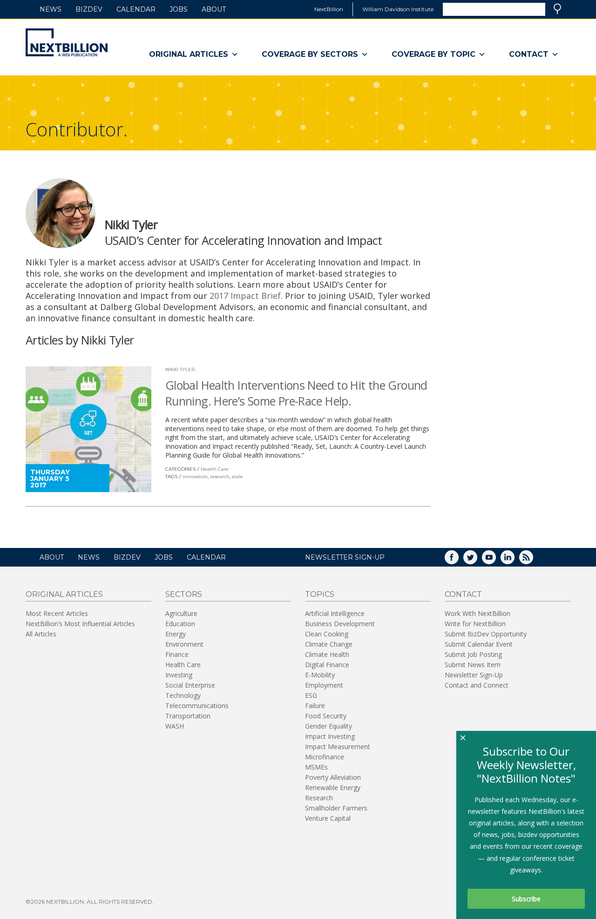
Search (557, 8)
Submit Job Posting (473, 654)
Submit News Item (473, 664)
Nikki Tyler (180, 369)
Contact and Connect (476, 685)
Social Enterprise (190, 685)
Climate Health (327, 654)
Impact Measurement (337, 746)
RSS (532, 560)
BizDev (88, 9)
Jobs (178, 9)
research (220, 476)
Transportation (187, 715)
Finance (177, 654)
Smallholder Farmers (336, 808)
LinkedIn (514, 560)
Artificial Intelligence (335, 613)
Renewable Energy (332, 787)
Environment (184, 644)
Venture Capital (328, 818)
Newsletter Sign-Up (474, 674)
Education (180, 623)
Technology (183, 695)
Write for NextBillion (475, 623)
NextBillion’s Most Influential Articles (80, 623)
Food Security (325, 715)
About (214, 9)
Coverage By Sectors (310, 54)
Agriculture (181, 613)
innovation (195, 476)
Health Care (215, 469)
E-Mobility (320, 674)
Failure (315, 705)
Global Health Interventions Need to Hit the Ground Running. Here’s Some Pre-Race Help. (296, 393)
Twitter (476, 560)
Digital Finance (327, 664)
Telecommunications (197, 705)
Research (319, 797)
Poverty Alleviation (333, 777)
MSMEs (316, 767)
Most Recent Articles (57, 613)
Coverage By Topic (433, 54)
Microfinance (324, 756)
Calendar (136, 9)
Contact (529, 54)
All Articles (41, 633)
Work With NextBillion (477, 613)
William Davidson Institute (397, 9)
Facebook (458, 560)
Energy (175, 633)
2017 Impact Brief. (246, 295)
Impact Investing (330, 736)
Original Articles (188, 54)
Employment (324, 685)
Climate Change (328, 644)
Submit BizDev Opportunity (486, 633)
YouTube (495, 560)
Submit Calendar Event (479, 644)
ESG (311, 695)
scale (237, 476)
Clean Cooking (326, 633)
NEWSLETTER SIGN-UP (345, 557)
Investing (178, 674)
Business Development (340, 623)
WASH (174, 726)
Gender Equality (328, 726)
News (50, 9)
